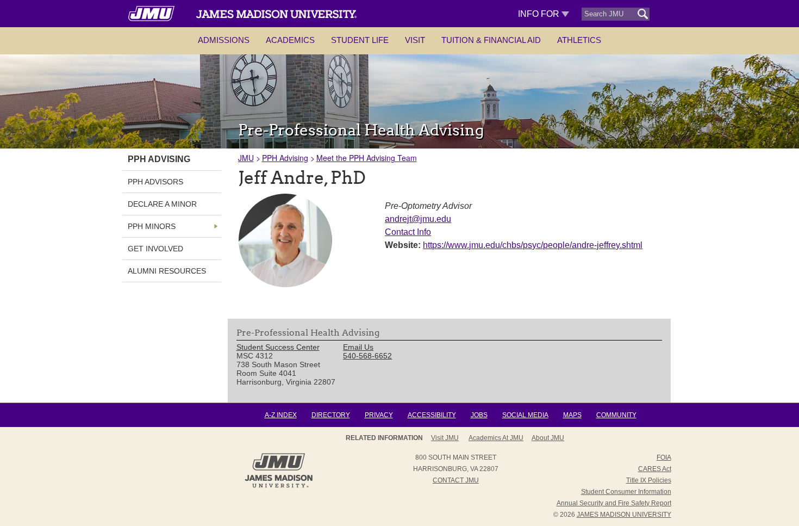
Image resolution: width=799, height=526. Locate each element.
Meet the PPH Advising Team (366, 157)
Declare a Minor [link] (162, 204)
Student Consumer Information (626, 492)
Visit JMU (445, 438)
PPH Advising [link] (159, 159)
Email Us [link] (358, 347)
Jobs (479, 415)
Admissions (223, 40)
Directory (330, 415)
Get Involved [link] (155, 248)
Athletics (579, 40)
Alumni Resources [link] (167, 271)
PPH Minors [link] (152, 226)
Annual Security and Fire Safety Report (614, 503)
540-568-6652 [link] (367, 355)
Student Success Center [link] (278, 347)
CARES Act (654, 469)
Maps (572, 415)
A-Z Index (281, 415)
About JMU (548, 438)
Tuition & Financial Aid (491, 40)
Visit (415, 40)
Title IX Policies (648, 480)
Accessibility (432, 415)
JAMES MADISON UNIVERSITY (624, 514)
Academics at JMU (496, 438)
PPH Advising (285, 157)
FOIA (664, 457)
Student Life (360, 40)
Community (616, 415)
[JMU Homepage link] (278, 486)
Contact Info (408, 232)
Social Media (525, 415)
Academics (290, 40)
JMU (246, 157)
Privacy (379, 415)
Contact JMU (456, 480)
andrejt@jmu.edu (418, 219)
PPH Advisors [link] (155, 181)
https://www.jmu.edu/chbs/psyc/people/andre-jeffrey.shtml (532, 245)
